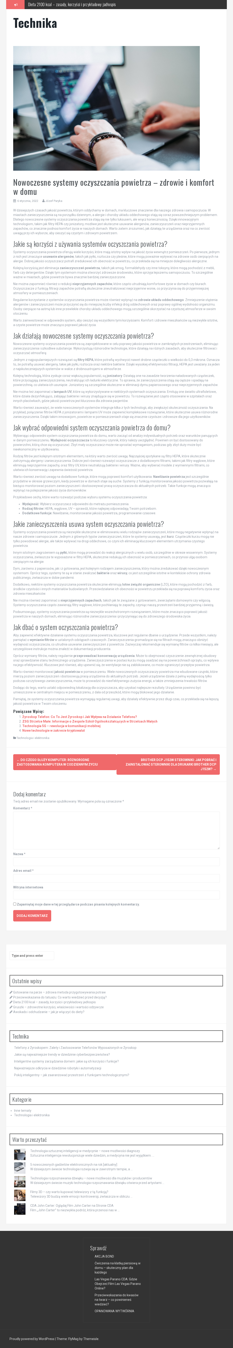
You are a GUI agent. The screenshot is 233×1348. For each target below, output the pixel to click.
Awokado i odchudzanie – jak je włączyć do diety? (48, 1012)
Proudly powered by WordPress (32, 1339)
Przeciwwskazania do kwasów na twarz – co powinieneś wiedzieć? (117, 1299)
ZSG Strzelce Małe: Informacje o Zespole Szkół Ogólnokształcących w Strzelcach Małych (89, 721)
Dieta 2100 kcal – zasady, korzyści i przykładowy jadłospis (54, 1002)
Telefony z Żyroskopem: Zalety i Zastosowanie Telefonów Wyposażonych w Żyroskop (75, 1048)
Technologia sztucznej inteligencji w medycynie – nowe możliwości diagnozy (85, 1151)
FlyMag (73, 1339)
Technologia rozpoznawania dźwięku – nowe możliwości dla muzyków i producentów (91, 1178)
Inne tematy (22, 1110)
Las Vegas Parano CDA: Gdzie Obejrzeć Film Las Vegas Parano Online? (118, 1283)
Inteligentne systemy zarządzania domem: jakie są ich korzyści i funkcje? (66, 1061)
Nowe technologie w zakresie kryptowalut (53, 730)
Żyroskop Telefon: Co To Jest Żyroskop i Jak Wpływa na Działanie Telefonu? (79, 717)
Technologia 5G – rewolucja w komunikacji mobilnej (61, 726)
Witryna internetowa (28, 887)
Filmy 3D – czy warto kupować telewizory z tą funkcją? (69, 1192)
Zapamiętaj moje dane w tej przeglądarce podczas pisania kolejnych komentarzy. (78, 904)
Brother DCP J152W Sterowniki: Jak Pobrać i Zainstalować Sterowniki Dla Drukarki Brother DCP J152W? (171, 764)
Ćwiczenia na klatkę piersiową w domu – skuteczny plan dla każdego (118, 1267)
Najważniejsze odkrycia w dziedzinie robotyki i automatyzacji (57, 1068)
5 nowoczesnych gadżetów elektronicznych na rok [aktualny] (73, 1164)
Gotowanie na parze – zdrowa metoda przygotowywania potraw (59, 992)
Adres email (23, 870)
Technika (35, 22)
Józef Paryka (53, 201)
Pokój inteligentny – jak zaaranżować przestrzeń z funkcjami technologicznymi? (71, 1075)
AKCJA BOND (104, 1256)
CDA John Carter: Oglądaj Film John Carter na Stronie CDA (72, 1205)
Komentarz (22, 808)
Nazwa (19, 854)
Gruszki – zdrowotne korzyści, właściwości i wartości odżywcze (58, 1007)
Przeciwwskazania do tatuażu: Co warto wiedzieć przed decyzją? (60, 997)
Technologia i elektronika (33, 738)
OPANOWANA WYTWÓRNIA (114, 1311)
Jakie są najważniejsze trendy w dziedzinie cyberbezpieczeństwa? (62, 1054)
